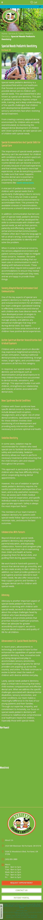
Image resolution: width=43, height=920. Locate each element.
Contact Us (21, 890)
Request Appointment (21, 883)
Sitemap (21, 907)
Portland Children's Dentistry (23, 904)
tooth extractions (25, 182)
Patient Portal (21, 898)
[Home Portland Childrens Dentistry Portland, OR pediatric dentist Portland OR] (10, 16)
